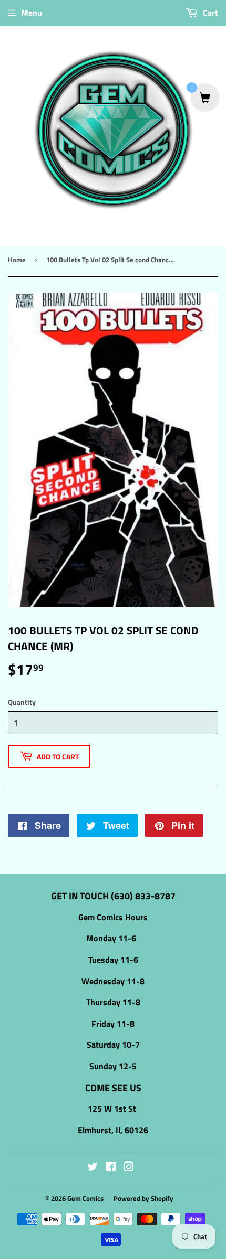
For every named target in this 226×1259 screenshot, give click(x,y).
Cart (209, 12)
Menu (31, 12)
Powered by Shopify (143, 1198)
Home (17, 259)
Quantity (22, 701)
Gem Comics (85, 1198)
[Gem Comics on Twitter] (92, 1167)
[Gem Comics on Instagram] (129, 1167)
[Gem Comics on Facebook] (110, 1167)
